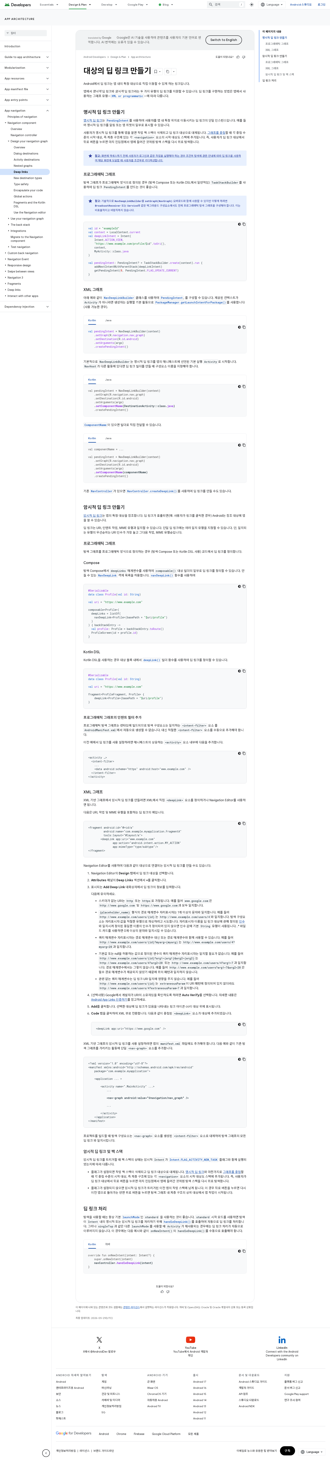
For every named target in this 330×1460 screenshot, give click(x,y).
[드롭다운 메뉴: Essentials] (59, 4)
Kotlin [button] (92, 320)
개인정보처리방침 (111, 1406)
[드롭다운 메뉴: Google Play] (148, 4)
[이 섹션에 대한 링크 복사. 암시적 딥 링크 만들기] (128, 507)
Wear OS (152, 1388)
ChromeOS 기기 (157, 1394)
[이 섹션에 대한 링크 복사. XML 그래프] (106, 290)
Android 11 (199, 1418)
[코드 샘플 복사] (244, 224)
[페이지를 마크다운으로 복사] (167, 71)
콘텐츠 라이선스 (131, 1307)
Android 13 (199, 1406)
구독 (287, 1451)
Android (61, 1381)
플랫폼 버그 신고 (293, 1381)
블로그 (59, 1412)
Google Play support (296, 1394)
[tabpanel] (165, 339)
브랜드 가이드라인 (103, 1450)
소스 (58, 1400)
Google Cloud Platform (166, 1434)
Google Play (136, 4)
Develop (107, 4)
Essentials (47, 4)
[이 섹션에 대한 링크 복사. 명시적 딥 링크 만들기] (128, 112)
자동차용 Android (157, 1400)
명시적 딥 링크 (92, 121)
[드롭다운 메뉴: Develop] (118, 4)
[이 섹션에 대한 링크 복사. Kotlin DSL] (104, 652)
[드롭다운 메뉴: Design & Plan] (92, 4)
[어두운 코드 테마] (239, 224)
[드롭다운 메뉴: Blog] (174, 4)
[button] (22, 57)
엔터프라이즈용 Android (70, 1388)
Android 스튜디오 (301, 4)
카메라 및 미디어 (111, 1400)
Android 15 (199, 1394)
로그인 (321, 4)
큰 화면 (151, 1381)
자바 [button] (107, 1244)
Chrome (121, 1434)
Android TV (154, 1406)
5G (103, 1412)
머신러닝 (107, 1388)
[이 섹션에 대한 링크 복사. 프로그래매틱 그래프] (119, 174)
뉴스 (58, 1406)
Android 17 (199, 1381)
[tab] (92, 320)
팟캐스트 (61, 1418)
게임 (104, 1381)
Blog (166, 4)
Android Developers (94, 57)
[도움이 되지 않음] (244, 57)
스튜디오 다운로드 (249, 1400)
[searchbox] (26, 33)
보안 (58, 1394)
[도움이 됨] (238, 57)
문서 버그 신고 (292, 1388)
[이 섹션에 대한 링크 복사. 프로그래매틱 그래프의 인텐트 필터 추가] (145, 718)
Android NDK (247, 1406)
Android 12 (199, 1412)
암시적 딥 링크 (92, 516)
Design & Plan (78, 4)
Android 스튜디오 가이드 (253, 1381)
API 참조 (243, 1394)
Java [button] (108, 320)
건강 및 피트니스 (111, 1394)
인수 (242, 922)
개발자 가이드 (246, 1388)
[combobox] (226, 4)
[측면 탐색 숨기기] (46, 1453)
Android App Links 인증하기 (109, 1000)
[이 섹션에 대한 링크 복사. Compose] (103, 563)
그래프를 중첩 (216, 133)
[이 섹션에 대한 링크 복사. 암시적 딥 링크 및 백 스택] (126, 1152)
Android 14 (199, 1400)
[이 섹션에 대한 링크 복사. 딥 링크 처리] (110, 1209)
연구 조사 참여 (292, 1400)
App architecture (20, 19)
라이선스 (85, 1450)
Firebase (139, 1434)
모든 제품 (193, 1434)
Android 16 (199, 1388)
